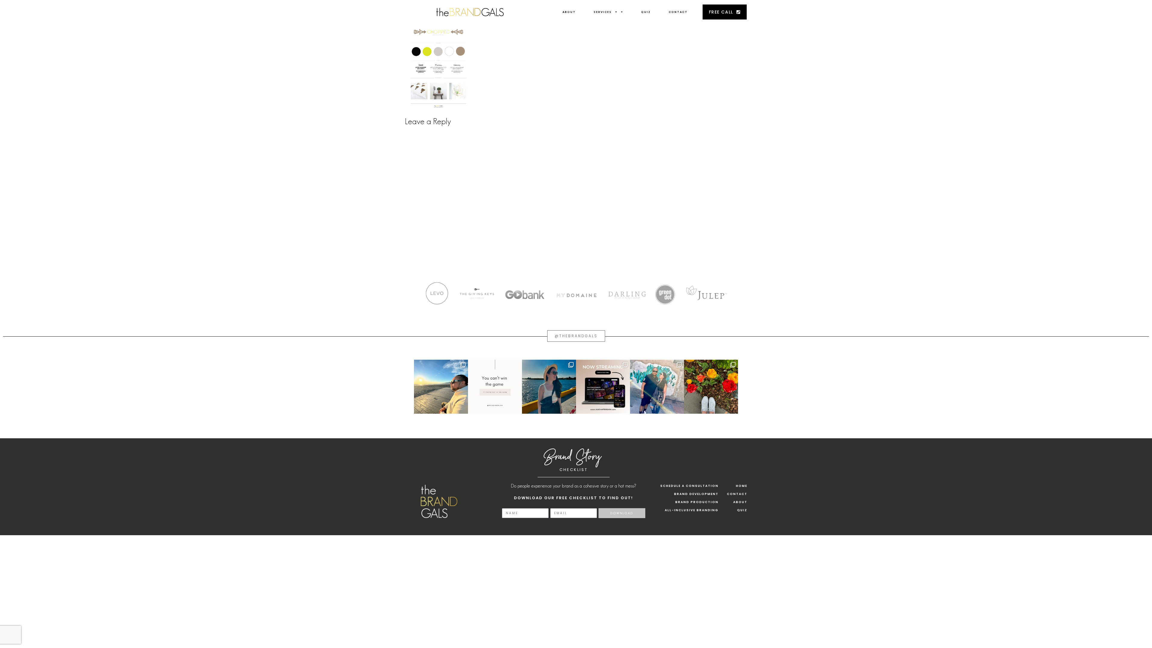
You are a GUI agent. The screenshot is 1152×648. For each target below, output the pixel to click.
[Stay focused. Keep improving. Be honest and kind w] (495, 387)
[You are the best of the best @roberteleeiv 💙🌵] (657, 387)
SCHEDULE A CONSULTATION (689, 486)
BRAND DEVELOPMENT (696, 494)
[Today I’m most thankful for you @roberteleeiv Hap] (441, 387)
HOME (741, 486)
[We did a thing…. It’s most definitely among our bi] (603, 387)
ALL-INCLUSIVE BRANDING (691, 510)
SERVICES (603, 12)
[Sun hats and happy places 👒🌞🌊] (549, 387)
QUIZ (646, 12)
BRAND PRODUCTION (696, 502)
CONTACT (678, 12)
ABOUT (569, 12)
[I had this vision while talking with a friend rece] (711, 387)
